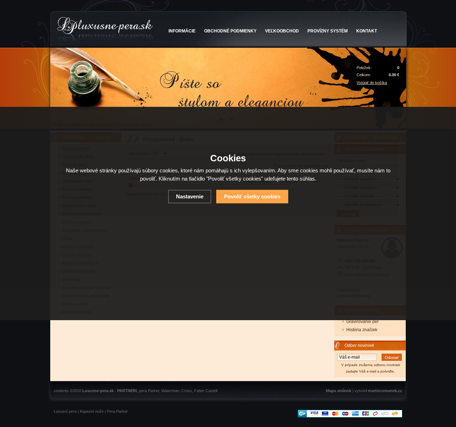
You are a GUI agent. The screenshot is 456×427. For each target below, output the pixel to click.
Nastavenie (189, 196)
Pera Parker (117, 411)
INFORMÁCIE (182, 30)
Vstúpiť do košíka (372, 82)
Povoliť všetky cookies (252, 196)
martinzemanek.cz (385, 391)
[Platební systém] (350, 415)
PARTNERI (127, 391)
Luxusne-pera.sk (98, 391)
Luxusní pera (65, 411)
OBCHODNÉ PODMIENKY (230, 30)
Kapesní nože (92, 411)
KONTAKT (366, 30)
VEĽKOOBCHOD (282, 30)
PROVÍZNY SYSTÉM (327, 30)
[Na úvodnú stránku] (105, 30)
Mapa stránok (338, 391)
